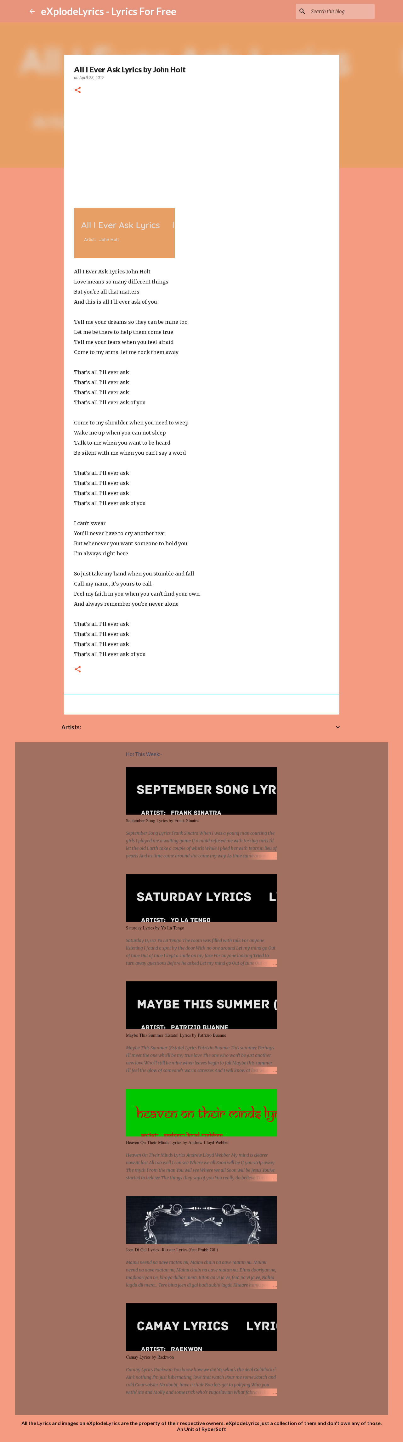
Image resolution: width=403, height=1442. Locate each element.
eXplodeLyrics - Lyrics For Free (108, 11)
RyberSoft (214, 1429)
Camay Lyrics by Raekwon (150, 1357)
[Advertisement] (201, 149)
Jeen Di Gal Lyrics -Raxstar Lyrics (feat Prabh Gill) (172, 1250)
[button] (78, 90)
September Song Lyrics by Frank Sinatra (162, 820)
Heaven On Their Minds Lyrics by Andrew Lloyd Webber (177, 1142)
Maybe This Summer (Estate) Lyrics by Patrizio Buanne (176, 1035)
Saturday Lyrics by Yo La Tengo (155, 928)
